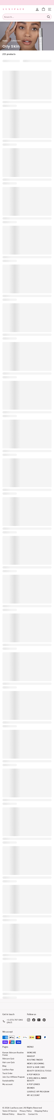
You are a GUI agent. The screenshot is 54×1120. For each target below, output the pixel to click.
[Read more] (43, 9)
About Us (21, 1114)
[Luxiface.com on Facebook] (33, 1019)
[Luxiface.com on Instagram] (28, 1019)
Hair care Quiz (8, 1062)
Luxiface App (8, 1070)
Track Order (7, 1073)
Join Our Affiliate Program (13, 1077)
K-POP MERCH (33, 1074)
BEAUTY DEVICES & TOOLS (39, 1071)
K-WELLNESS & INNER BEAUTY (37, 1079)
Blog (4, 1066)
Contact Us (33, 1114)
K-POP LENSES (33, 1084)
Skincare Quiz (8, 1059)
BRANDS (31, 1088)
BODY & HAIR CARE (36, 1067)
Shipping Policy (41, 1111)
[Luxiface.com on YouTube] (38, 1019)
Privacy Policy (26, 1111)
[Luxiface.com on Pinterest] (44, 1019)
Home (4, 41)
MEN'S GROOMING (35, 1063)
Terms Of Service (9, 1111)
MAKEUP (31, 1056)
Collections (16, 41)
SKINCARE (31, 1053)
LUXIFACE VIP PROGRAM (38, 1092)
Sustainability (8, 1081)
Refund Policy (8, 1114)
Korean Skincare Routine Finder (13, 1054)
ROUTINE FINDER (35, 1060)
